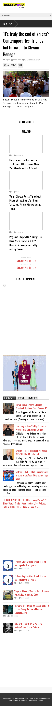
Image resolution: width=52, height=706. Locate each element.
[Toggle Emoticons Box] (4, 285)
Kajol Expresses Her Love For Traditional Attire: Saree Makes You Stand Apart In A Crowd (24, 164)
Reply (7, 60)
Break (7, 23)
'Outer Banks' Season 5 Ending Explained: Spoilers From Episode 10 (31, 406)
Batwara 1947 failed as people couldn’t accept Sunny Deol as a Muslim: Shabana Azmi (31, 609)
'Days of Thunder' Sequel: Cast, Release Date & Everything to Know (31, 592)
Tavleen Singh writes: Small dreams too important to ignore (30, 563)
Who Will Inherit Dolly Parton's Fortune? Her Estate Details (28, 625)
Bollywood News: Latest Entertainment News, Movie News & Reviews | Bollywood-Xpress (29, 699)
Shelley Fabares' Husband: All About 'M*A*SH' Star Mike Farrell (31, 452)
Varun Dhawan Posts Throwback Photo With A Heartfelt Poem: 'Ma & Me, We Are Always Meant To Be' (25, 202)
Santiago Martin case (26, 260)
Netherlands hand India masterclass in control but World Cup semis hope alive (32, 475)
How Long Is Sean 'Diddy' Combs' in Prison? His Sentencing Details (31, 427)
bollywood (17, 60)
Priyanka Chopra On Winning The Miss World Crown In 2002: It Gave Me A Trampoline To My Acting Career (25, 243)
